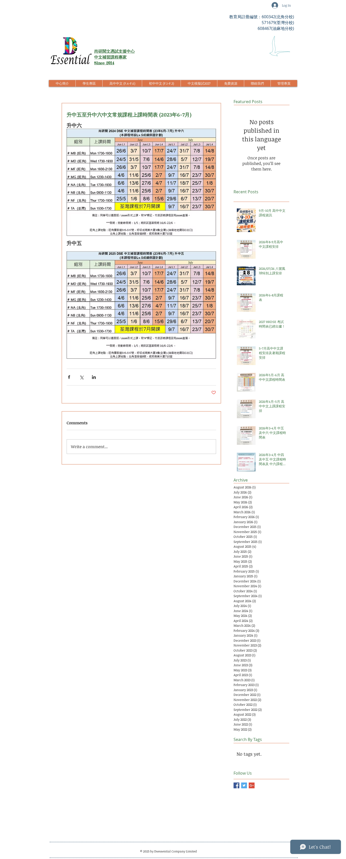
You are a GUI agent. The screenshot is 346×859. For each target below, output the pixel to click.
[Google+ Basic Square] (252, 785)
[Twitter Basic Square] (244, 785)
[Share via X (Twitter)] (81, 377)
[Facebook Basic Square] (236, 785)
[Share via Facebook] (69, 377)
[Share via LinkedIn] (93, 377)
